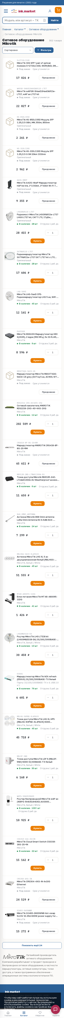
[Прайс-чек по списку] (44, 20)
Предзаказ (48, 77)
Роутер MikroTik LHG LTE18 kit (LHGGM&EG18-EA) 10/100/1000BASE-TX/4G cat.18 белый (37, 638)
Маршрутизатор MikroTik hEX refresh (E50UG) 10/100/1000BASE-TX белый (36, 678)
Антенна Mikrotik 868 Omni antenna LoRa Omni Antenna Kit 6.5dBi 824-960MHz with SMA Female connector (35, 518)
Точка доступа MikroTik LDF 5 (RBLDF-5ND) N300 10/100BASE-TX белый (37, 760)
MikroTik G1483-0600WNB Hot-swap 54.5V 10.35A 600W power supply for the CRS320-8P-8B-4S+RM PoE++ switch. (38, 915)
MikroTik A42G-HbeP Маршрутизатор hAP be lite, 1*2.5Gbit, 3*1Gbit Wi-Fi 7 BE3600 (37, 184)
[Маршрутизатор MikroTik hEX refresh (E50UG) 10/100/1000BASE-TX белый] (9, 678)
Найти (54, 20)
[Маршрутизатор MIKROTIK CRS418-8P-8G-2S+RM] (9, 447)
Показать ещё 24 (32, 945)
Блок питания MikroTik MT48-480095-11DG (37, 598)
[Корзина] (58, 10)
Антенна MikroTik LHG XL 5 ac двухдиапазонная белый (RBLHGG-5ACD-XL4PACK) (36, 558)
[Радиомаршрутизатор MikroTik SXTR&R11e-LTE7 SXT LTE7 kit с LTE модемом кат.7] (9, 256)
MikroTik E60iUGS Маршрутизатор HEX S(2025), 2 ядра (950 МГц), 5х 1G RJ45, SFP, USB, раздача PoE (37, 335)
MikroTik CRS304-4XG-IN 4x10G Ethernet (33, 883)
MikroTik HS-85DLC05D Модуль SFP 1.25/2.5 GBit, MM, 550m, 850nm (35, 121)
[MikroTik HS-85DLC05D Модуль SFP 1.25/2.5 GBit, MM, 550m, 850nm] (9, 121)
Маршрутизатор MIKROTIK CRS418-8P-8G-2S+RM (37, 447)
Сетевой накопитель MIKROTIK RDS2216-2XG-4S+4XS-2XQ (33, 407)
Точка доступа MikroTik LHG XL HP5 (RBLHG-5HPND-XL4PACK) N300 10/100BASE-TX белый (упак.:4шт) (36, 720)
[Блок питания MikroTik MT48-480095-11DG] (9, 598)
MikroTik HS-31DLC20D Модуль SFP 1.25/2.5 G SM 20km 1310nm (35, 152)
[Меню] (6, 11)
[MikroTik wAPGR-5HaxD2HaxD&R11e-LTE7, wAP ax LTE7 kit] (9, 93)
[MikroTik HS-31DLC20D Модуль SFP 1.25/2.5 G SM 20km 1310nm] (9, 153)
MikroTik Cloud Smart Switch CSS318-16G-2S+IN (36, 843)
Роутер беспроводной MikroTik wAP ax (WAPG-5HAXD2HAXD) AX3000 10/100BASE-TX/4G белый (37, 800)
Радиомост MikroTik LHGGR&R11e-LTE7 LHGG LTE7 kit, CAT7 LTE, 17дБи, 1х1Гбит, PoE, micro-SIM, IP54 (37, 216)
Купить (37, 241)
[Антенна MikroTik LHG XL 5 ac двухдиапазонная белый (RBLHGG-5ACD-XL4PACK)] (9, 558)
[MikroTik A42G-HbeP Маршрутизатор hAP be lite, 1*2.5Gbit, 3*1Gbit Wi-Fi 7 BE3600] (9, 184)
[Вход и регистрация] (50, 11)
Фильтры (46, 50)
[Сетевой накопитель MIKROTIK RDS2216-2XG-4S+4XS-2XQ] (9, 407)
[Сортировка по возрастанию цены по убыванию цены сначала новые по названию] (17, 50)
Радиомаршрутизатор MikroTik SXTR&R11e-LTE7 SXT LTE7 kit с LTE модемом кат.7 (36, 256)
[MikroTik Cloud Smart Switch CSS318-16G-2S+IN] (9, 843)
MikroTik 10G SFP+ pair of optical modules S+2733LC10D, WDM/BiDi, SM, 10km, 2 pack (36, 64)
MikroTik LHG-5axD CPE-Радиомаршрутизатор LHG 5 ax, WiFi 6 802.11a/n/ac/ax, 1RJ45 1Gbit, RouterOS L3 (38, 296)
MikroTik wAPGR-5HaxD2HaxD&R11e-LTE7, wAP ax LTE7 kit (36, 92)
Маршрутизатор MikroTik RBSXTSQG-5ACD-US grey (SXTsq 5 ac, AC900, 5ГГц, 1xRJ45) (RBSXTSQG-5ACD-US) (38, 375)
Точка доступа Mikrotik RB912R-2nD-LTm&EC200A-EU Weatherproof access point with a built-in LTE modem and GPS (38, 478)
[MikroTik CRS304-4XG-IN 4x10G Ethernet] (9, 883)
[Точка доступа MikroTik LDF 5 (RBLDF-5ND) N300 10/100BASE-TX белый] (9, 760)
